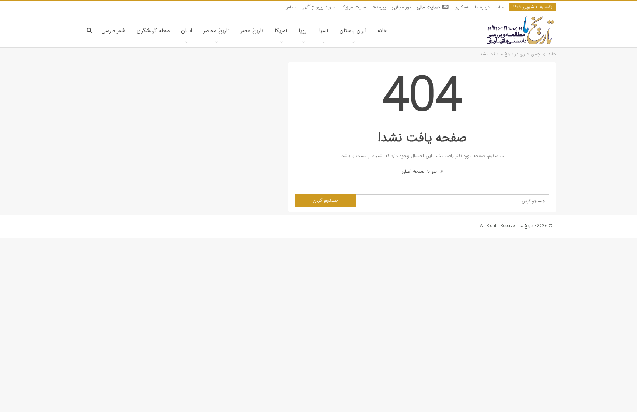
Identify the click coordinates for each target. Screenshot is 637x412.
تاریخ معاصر (216, 30)
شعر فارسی (113, 30)
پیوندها (379, 7)
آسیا (323, 30)
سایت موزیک (353, 7)
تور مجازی (401, 7)
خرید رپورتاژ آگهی (318, 7)
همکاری (461, 7)
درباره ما (482, 7)
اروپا (303, 30)
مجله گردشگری (153, 30)
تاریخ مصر (252, 30)
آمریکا (281, 30)
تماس (290, 7)
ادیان (186, 30)
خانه (499, 7)
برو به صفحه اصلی (419, 171)
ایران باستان (353, 30)
